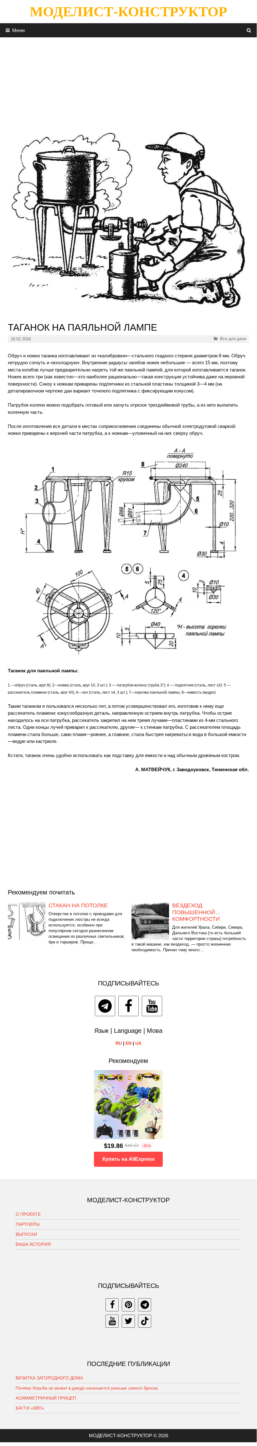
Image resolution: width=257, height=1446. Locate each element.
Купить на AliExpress (128, 1159)
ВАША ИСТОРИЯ (33, 1244)
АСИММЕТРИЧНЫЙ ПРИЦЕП (46, 1398)
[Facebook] (128, 1006)
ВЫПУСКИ (26, 1234)
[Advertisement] (128, 81)
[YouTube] (152, 1006)
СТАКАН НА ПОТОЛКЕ (78, 905)
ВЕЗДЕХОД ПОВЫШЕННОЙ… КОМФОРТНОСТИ (196, 912)
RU (119, 1043)
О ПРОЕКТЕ (28, 1214)
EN (128, 1043)
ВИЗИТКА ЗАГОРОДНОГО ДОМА (49, 1377)
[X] (128, 1321)
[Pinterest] (128, 1304)
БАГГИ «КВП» (30, 1408)
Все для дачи (233, 338)
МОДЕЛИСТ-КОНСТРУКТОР (128, 11)
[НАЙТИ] (249, 30)
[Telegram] (105, 1006)
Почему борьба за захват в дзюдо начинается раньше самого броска (87, 1387)
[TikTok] (144, 1321)
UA (138, 1043)
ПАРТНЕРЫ (27, 1224)
